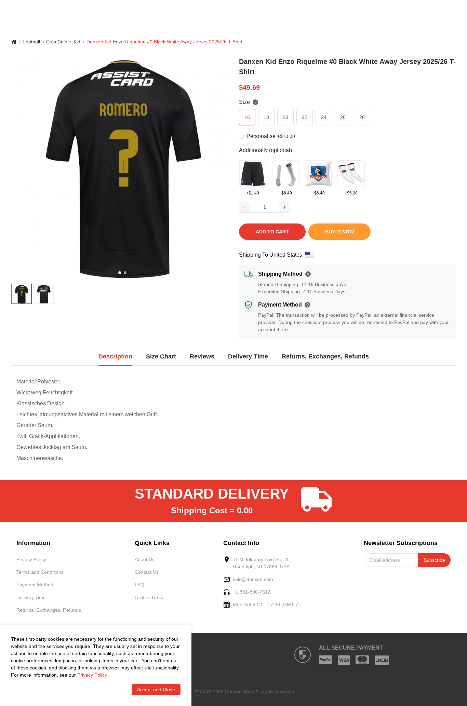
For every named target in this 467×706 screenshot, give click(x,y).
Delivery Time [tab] (248, 356)
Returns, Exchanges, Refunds (48, 610)
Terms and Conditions (40, 572)
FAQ (139, 584)
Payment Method (34, 584)
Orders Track (149, 597)
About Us (145, 559)
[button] (244, 207)
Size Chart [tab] (161, 356)
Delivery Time (31, 597)
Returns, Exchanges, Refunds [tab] (325, 356)
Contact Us (147, 572)
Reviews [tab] (202, 356)
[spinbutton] (264, 207)
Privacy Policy (31, 559)
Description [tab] (115, 356)
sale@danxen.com (253, 579)
